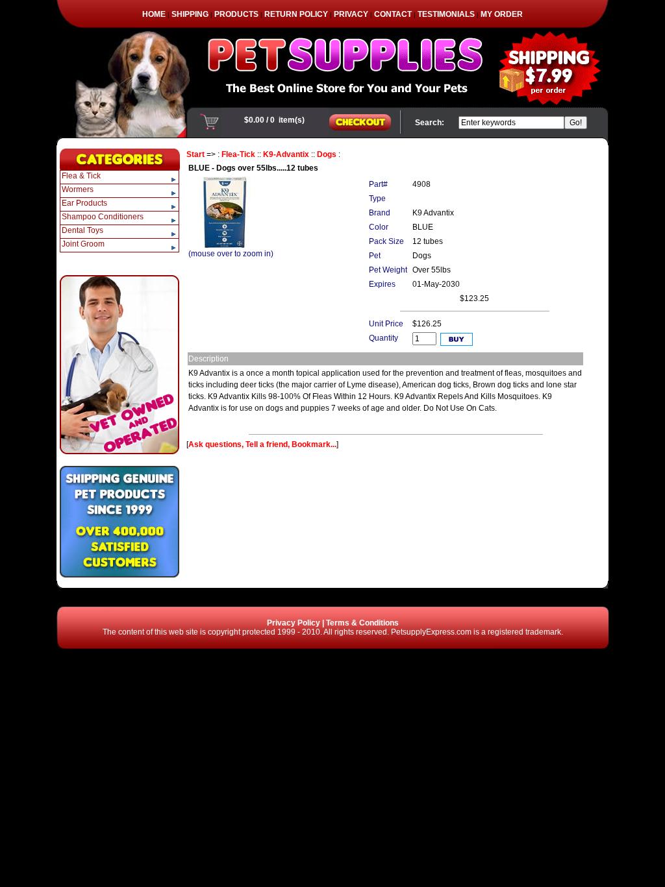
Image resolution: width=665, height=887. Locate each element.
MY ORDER (502, 14)
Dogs (326, 154)
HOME (154, 14)
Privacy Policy (293, 622)
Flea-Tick (238, 154)
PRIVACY (351, 14)
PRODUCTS (236, 14)
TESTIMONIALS (446, 14)
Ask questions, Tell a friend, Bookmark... (262, 444)
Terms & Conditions (362, 622)
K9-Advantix (286, 154)
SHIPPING (189, 14)
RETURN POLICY (296, 14)
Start (195, 154)
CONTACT (393, 14)
